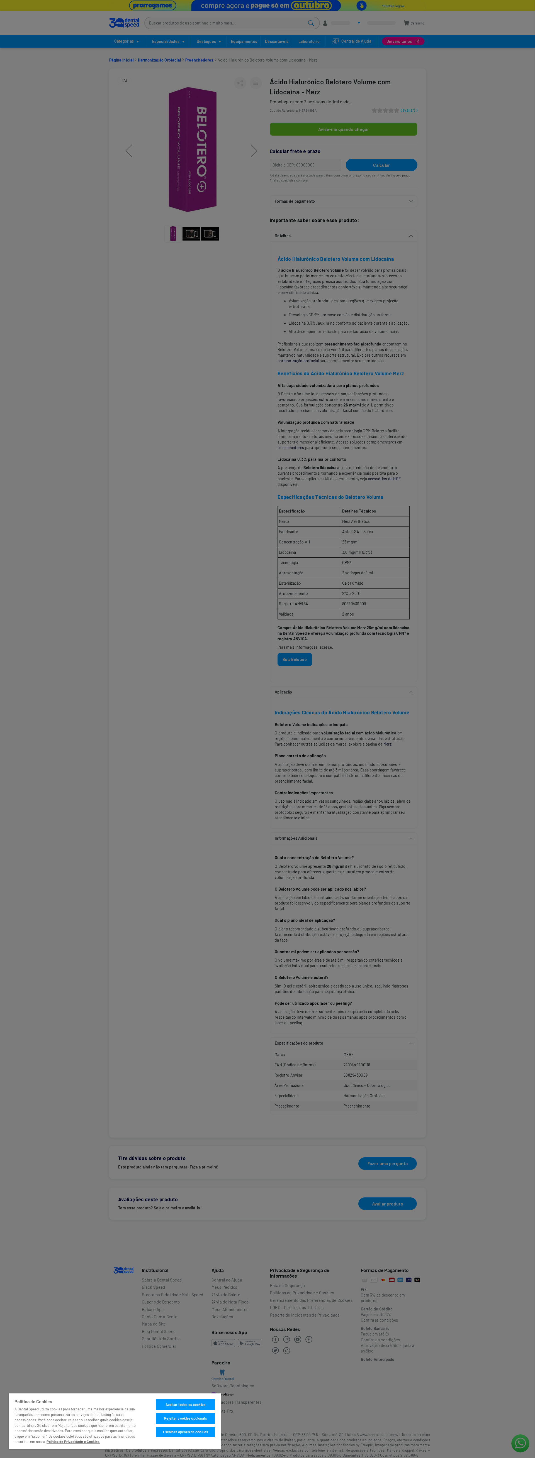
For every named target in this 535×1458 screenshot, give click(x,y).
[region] (115, 1421)
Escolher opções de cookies (185, 1432)
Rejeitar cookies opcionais (185, 1418)
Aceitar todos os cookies (185, 1404)
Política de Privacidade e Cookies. (73, 1441)
